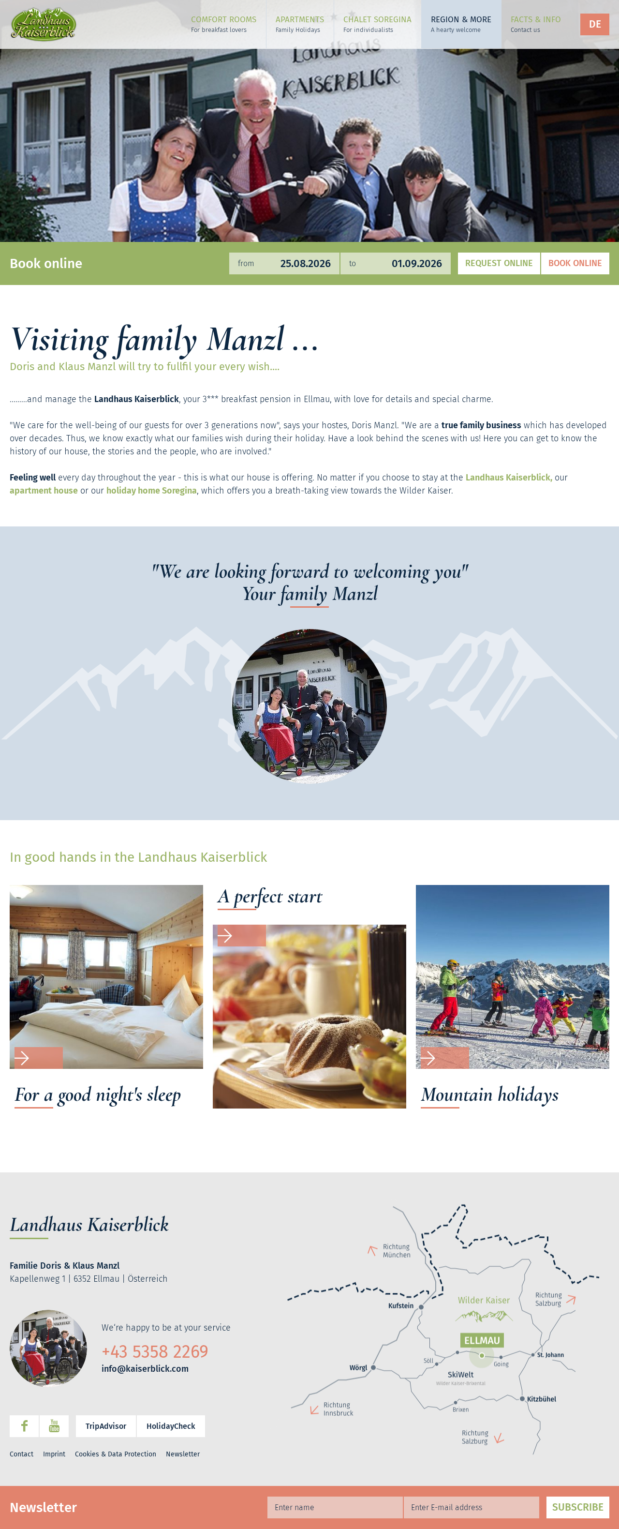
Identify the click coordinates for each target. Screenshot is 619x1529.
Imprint (54, 1454)
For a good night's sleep (98, 1095)
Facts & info (536, 24)
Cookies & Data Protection (115, 1454)
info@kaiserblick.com (145, 1369)
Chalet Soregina (377, 24)
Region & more (461, 24)
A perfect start (270, 896)
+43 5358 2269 (155, 1352)
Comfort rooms (223, 24)
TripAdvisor (106, 1426)
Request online (499, 263)
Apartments (300, 24)
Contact (21, 1454)
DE (595, 24)
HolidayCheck (171, 1426)
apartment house (44, 490)
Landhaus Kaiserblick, (509, 477)
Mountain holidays (490, 1095)
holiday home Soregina (151, 490)
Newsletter (183, 1454)
